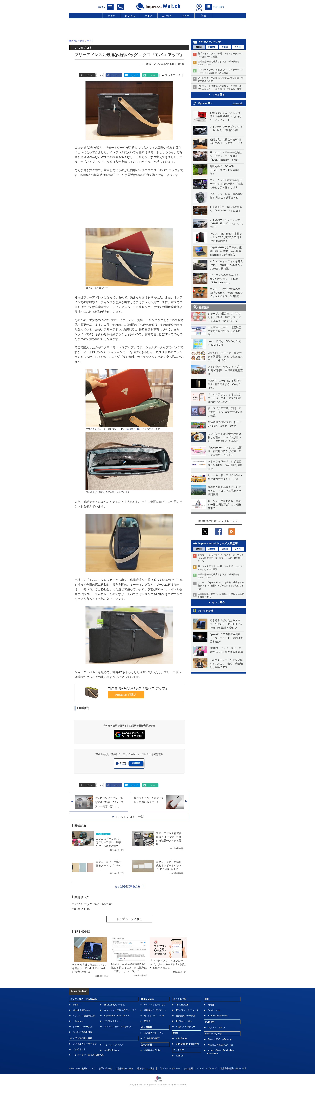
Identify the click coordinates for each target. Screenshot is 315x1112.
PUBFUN (209, 1022)
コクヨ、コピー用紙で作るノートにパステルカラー (108, 865)
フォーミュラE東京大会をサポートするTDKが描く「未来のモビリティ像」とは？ (226, 184)
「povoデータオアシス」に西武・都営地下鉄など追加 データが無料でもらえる (225, 451)
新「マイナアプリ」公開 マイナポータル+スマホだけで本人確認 (225, 412)
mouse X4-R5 (133, 429)
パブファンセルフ (216, 1027)
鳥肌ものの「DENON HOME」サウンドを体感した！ (225, 170)
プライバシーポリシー (169, 1068)
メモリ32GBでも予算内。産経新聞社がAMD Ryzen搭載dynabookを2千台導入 (226, 251)
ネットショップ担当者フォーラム (120, 1010)
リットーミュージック (155, 1004)
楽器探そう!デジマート (155, 1010)
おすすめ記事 (206, 610)
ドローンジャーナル (82, 1026)
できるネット (79, 1049)
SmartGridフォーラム (114, 1004)
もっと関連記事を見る (127, 886)
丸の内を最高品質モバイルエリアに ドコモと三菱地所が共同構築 (224, 491)
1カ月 (238, 47)
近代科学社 (146, 1044)
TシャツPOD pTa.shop (220, 1039)
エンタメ (167, 15)
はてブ (134, 75)
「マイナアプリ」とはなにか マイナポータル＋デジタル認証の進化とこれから (226, 398)
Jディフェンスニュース (187, 1010)
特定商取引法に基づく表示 (233, 1068)
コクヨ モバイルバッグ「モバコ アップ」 (138, 688)
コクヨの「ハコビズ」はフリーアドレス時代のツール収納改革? (108, 842)
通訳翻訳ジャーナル (185, 1015)
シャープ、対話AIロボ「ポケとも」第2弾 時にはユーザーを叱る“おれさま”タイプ (224, 317)
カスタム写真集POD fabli (221, 1045)
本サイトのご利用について (82, 1068)
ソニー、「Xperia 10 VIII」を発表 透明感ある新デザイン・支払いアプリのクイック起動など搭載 (221, 585)
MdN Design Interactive (187, 1044)
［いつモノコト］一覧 (129, 816)
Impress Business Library (116, 1015)
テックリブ (178, 1050)
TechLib (180, 1055)
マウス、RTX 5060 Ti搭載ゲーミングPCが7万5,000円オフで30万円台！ (226, 237)
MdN (175, 1033)
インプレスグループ (206, 1068)
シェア (116, 75)
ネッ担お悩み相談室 (82, 1032)
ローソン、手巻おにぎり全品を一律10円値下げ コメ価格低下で (224, 504)
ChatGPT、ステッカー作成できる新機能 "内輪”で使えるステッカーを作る (225, 356)
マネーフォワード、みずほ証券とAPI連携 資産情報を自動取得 (225, 465)
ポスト (90, 75)
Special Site (205, 103)
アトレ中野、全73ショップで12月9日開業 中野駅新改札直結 (225, 370)
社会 (203, 15)
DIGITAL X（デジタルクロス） (119, 1026)
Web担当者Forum (81, 1010)
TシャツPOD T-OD (154, 1015)
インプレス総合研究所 (84, 1015)
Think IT (77, 1004)
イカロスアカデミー (185, 1026)
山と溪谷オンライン (154, 1033)
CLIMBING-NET (152, 1038)
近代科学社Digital (152, 1050)
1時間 (199, 47)
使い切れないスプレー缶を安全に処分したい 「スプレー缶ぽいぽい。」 (109, 802)
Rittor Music (147, 999)
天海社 (211, 1004)
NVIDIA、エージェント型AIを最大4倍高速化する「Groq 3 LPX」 (225, 384)
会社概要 (188, 1068)
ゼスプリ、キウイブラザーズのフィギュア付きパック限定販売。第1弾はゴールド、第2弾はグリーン (221, 558)
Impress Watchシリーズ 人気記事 (218, 543)
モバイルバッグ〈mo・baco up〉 (93, 904)
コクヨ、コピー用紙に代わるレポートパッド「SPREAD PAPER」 (169, 865)
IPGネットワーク (213, 1033)
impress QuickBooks (218, 1015)
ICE (207, 999)
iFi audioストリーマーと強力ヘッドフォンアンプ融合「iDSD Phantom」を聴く (226, 156)
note (153, 75)
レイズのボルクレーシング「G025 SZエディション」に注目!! (226, 223)
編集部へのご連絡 (146, 1068)
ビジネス (130, 15)
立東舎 (147, 1021)
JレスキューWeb (184, 1021)
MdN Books (181, 1038)
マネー (185, 15)
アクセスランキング (209, 41)
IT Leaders (78, 1021)
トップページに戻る (129, 919)
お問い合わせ (105, 1068)
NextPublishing (111, 1050)
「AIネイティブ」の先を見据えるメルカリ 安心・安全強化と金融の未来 (226, 663)
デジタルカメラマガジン (85, 1044)
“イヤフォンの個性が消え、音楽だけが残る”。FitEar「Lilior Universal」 (225, 279)
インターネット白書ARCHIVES (88, 1055)
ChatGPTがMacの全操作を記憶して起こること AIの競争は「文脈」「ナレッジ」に (129, 968)
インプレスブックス (113, 1045)
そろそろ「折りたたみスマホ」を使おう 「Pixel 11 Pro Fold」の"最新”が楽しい (226, 624)
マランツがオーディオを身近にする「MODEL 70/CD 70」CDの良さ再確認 (226, 265)
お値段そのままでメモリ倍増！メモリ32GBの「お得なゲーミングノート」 (226, 116)
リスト (100, 75)
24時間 (211, 47)
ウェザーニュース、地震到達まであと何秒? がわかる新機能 (224, 331)
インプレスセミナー (113, 1021)
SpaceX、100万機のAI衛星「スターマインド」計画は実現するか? (226, 638)
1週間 (225, 47)
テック (111, 15)
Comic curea (214, 1010)
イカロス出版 (179, 999)
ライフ (148, 15)
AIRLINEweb (182, 1004)
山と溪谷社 (146, 1027)
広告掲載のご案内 (124, 1068)
